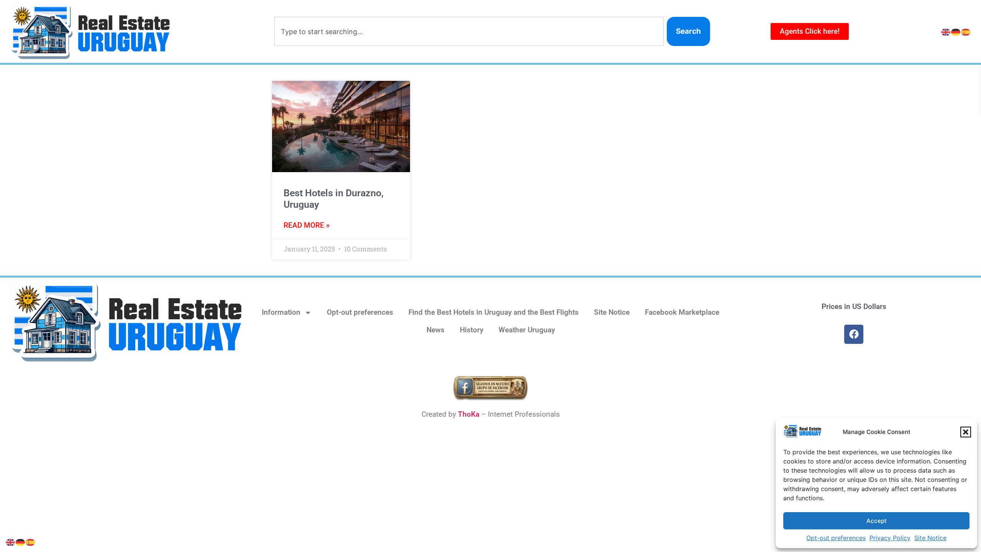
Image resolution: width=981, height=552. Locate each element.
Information (281, 312)
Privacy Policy (889, 538)
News (436, 329)
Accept (876, 520)
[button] (966, 432)
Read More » (307, 225)
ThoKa (468, 414)
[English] (946, 31)
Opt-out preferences (836, 538)
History (471, 329)
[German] (956, 31)
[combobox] (469, 31)
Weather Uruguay (527, 329)
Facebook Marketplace (682, 312)
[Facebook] (853, 334)
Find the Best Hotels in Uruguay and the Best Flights (493, 312)
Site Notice (930, 538)
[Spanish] (966, 31)
